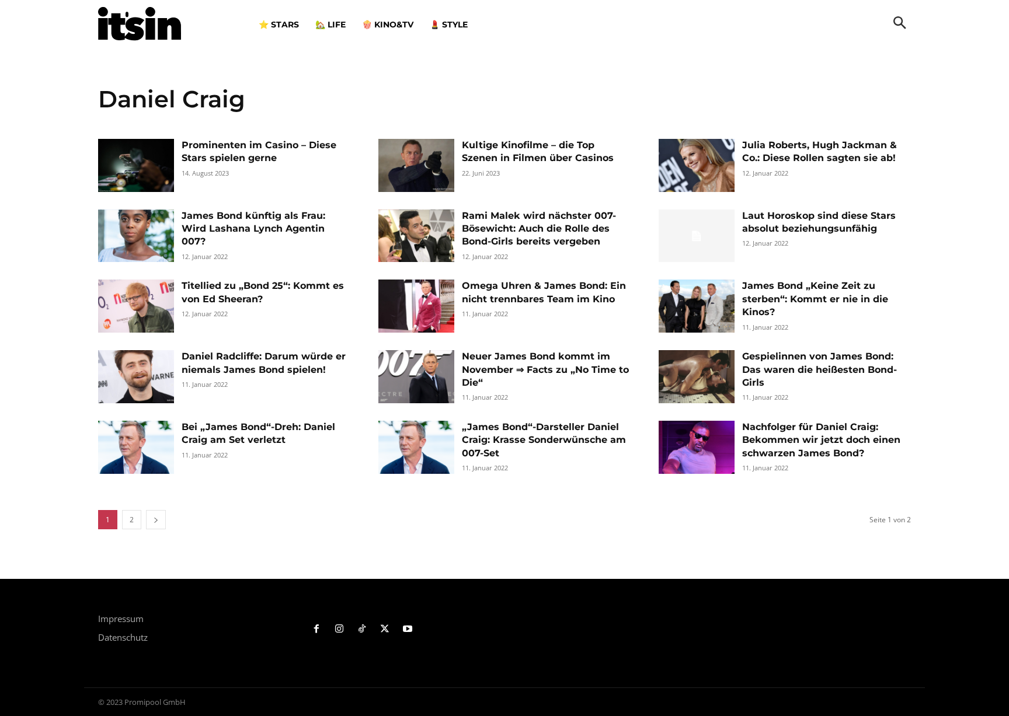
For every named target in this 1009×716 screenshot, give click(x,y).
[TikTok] (362, 629)
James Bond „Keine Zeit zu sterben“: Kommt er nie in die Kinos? (815, 298)
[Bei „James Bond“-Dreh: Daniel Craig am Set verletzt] (136, 447)
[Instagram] (339, 629)
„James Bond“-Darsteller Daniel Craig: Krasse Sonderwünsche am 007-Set (544, 440)
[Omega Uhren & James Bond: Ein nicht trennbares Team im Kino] (416, 306)
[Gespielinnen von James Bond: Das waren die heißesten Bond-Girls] (697, 376)
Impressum (121, 618)
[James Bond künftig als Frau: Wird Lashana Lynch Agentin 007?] (136, 236)
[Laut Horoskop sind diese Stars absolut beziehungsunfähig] (697, 236)
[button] (900, 24)
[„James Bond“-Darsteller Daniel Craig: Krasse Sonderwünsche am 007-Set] (416, 447)
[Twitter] (384, 629)
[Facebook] (316, 629)
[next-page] (156, 519)
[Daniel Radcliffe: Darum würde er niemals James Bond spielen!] (136, 376)
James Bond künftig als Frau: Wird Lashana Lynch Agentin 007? (253, 228)
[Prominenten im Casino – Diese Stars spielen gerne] (136, 165)
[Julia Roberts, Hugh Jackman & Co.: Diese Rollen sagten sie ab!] (697, 165)
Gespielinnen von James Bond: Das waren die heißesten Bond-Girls (819, 369)
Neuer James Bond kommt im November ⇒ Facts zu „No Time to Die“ (545, 369)
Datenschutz (123, 637)
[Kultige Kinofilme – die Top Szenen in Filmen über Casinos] (416, 165)
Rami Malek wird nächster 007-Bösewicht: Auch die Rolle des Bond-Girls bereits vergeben (539, 228)
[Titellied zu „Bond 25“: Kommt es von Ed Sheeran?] (136, 306)
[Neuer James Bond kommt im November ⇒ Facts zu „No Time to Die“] (416, 376)
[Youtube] (407, 629)
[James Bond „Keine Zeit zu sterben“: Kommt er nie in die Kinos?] (697, 306)
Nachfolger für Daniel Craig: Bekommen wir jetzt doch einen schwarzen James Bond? (821, 440)
